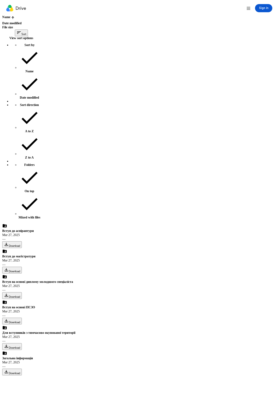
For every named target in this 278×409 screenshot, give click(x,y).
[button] (248, 8)
